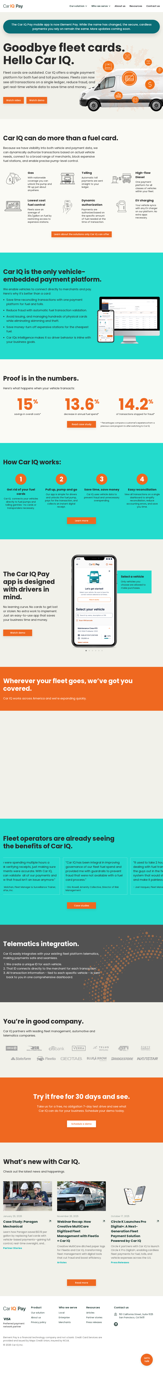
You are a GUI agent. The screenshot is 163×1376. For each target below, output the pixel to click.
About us (120, 6)
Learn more (81, 520)
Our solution (38, 1312)
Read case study (81, 424)
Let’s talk (147, 1359)
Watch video (13, 100)
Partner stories (94, 1317)
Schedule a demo (81, 1123)
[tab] (86, 650)
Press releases (94, 1322)
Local (61, 1312)
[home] (13, 6)
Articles (90, 1312)
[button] (78, 6)
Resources (136, 6)
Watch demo (36, 100)
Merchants (65, 1322)
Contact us (153, 6)
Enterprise (64, 1317)
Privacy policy (38, 1322)
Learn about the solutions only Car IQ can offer (81, 234)
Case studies (81, 905)
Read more (81, 1282)
